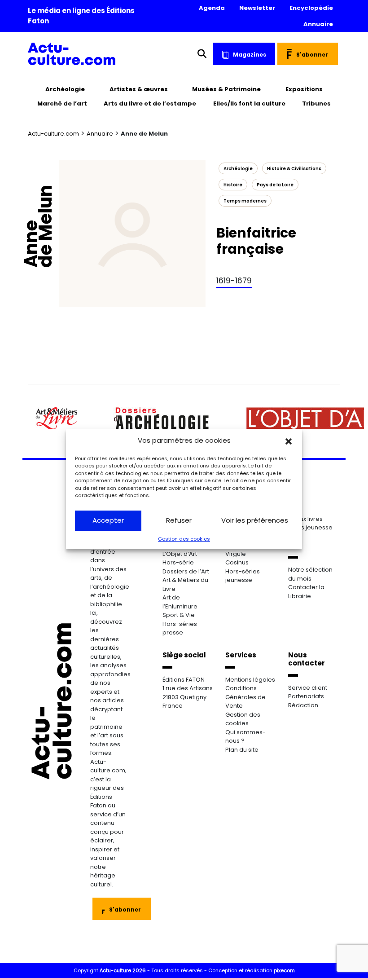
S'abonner (312, 54)
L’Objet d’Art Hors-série (179, 558)
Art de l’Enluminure (179, 602)
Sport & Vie (178, 615)
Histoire (232, 184)
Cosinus (237, 562)
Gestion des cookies (184, 538)
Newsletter (257, 8)
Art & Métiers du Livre (185, 584)
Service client (307, 687)
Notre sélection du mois (310, 574)
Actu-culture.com (53, 133)
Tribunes (316, 103)
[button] (288, 440)
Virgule (235, 554)
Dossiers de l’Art (185, 571)
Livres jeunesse (310, 527)
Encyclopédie (311, 8)
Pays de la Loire (275, 184)
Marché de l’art (62, 103)
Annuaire (318, 24)
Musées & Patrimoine (226, 89)
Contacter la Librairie (306, 591)
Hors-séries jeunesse (242, 576)
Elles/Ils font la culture (249, 103)
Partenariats (306, 696)
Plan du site (241, 749)
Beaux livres (305, 519)
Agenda (212, 8)
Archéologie (65, 89)
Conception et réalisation (251, 970)
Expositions (304, 89)
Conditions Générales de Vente (245, 697)
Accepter (108, 520)
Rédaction (303, 705)
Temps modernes (245, 201)
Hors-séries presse (179, 628)
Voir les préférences (254, 520)
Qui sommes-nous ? (245, 736)
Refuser (179, 520)
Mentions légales (250, 679)
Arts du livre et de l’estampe (150, 103)
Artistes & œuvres (139, 89)
